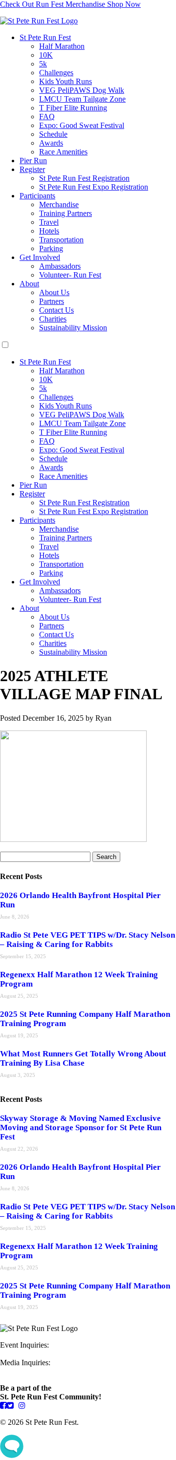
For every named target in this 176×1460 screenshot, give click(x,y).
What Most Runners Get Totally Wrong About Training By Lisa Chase (83, 1058)
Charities (52, 319)
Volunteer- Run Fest (70, 275)
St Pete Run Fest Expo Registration (93, 187)
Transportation (61, 240)
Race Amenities (63, 152)
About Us (54, 292)
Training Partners (65, 213)
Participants (37, 196)
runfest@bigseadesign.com (41, 1371)
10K (46, 55)
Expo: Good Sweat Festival (81, 125)
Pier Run (33, 160)
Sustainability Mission (73, 327)
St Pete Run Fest (45, 37)
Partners (51, 301)
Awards (51, 143)
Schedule (53, 134)
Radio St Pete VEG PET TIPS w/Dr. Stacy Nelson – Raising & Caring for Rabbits (87, 939)
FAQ (47, 116)
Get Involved (40, 257)
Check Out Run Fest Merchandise (70, 4)
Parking (51, 248)
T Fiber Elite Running (73, 108)
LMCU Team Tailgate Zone (82, 99)
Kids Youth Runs (65, 81)
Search (106, 856)
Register (32, 169)
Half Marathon (62, 46)
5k (43, 64)
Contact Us (56, 310)
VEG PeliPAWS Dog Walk (81, 90)
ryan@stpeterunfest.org (36, 1354)
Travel (49, 222)
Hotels (49, 231)
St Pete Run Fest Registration (84, 178)
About (29, 283)
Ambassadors (60, 266)
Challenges (56, 72)
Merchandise (59, 204)
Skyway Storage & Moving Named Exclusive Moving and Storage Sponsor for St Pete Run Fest (80, 1127)
